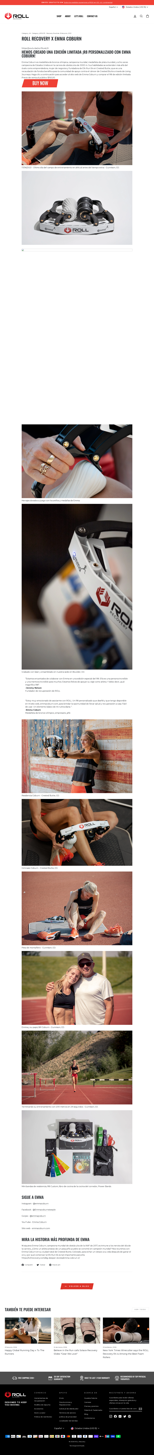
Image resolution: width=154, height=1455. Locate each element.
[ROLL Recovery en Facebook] (115, 1416)
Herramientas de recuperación (41, 1399)
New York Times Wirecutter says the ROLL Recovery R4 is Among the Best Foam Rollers (126, 1354)
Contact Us (92, 16)
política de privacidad (67, 1417)
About (68, 16)
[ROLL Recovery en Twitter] (124, 1416)
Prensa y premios (91, 1406)
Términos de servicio (67, 1413)
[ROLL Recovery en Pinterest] (129, 1416)
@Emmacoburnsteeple (44, 1210)
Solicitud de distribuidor (68, 1409)
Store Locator (39, 1413)
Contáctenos (89, 1418)
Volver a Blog (78, 1286)
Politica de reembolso (43, 1417)
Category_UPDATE (38, 33)
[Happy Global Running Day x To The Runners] (28, 1331)
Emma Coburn (39, 1222)
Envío (61, 1398)
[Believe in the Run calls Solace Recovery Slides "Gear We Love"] (77, 1331)
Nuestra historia (90, 1398)
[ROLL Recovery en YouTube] (120, 1416)
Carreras (87, 1402)
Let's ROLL (78, 16)
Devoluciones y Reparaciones (65, 1403)
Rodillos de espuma (42, 1405)
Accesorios (38, 1409)
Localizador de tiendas (68, 1421)
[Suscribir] (140, 1408)
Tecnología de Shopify (77, 1446)
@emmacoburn (40, 1203)
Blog (86, 1414)
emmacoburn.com (41, 1228)
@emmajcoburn (38, 1216)
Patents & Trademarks (93, 1410)
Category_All (26, 33)
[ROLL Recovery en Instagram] (110, 1416)
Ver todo (140, 1309)
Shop (59, 16)
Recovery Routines (52, 33)
